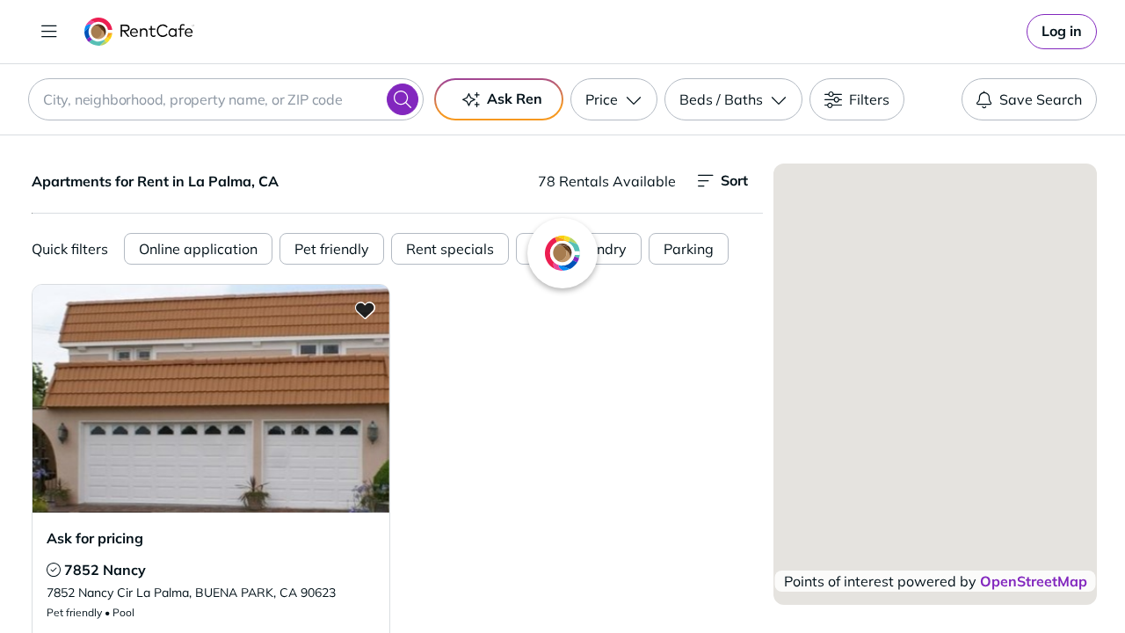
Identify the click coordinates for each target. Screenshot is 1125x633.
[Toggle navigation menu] (49, 32)
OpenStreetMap (1033, 581)
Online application (198, 249)
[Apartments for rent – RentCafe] (139, 32)
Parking (689, 249)
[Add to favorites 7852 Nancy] (365, 309)
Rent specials (450, 249)
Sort (734, 180)
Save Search (1040, 99)
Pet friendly (331, 249)
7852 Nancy (105, 569)
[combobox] (226, 99)
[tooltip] (54, 570)
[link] (1062, 31)
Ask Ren (514, 98)
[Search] (402, 99)
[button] (211, 399)
